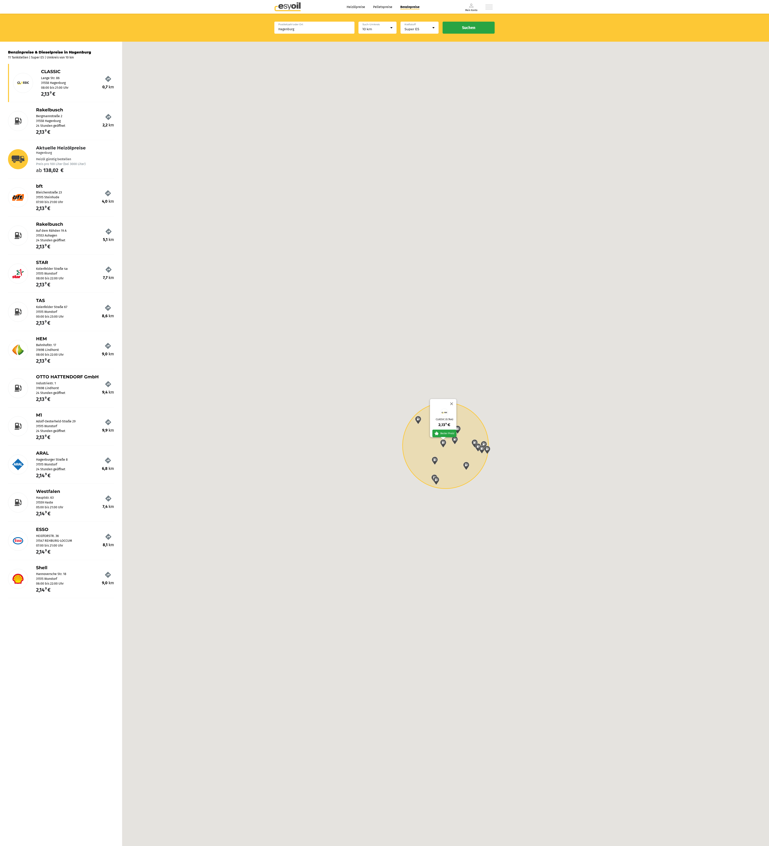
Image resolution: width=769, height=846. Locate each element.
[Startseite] (287, 6)
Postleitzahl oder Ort (290, 24)
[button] (443, 443)
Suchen (468, 27)
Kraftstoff (410, 24)
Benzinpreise (410, 7)
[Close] (451, 404)
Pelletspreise (382, 7)
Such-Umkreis (371, 24)
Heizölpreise (356, 7)
